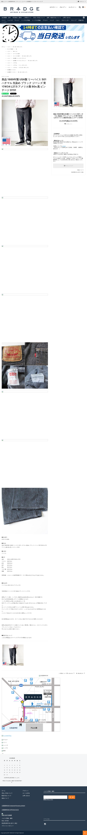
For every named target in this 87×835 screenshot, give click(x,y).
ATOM (6, 820)
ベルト (58, 20)
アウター (45, 20)
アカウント (82, 1)
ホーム (3, 46)
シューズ (10, 20)
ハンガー (4, 22)
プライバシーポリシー (8, 825)
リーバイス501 (16, 53)
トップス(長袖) (36, 20)
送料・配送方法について (54, 17)
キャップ (73, 20)
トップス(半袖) (25, 20)
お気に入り (69, 124)
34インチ (15, 51)
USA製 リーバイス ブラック (19, 58)
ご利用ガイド (27, 17)
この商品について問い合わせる (66, 673)
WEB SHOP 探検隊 (7, 815)
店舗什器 (81, 20)
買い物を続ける (79, 673)
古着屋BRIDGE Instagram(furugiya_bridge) (13, 805)
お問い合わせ (67, 17)
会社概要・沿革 (6, 17)
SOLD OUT (69, 166)
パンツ (4, 20)
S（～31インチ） (24, 65)
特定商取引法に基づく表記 (77, 172)
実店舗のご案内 (17, 17)
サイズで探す (10, 49)
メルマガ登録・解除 (7, 818)
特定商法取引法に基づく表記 (9, 823)
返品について (80, 170)
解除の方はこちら (48, 799)
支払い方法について (39, 17)
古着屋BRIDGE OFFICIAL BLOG (10, 809)
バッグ (52, 20)
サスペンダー (65, 20)
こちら (64, 146)
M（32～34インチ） (18, 46)
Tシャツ (17, 20)
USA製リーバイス (11, 69)
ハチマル (15, 63)
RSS (3, 820)
